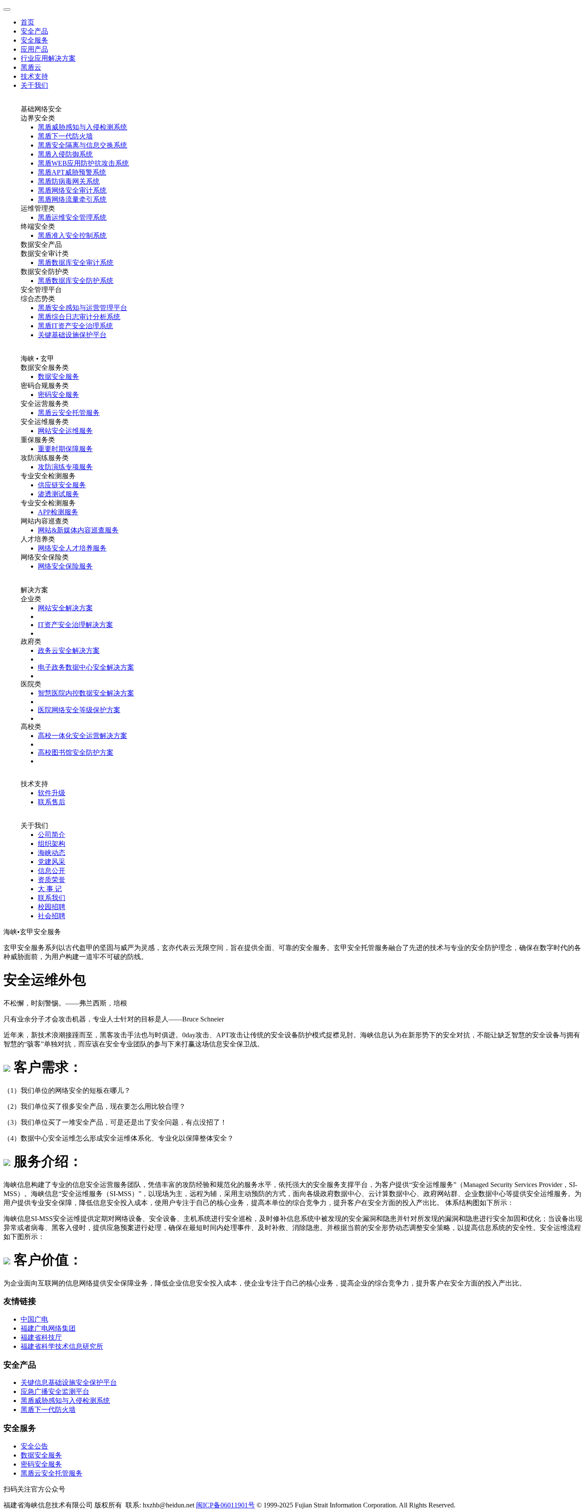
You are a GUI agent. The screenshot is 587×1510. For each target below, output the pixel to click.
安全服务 (34, 40)
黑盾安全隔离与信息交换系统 (82, 145)
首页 (27, 22)
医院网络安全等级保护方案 (79, 709)
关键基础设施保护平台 (72, 334)
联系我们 (51, 897)
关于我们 (34, 85)
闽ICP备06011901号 (225, 1505)
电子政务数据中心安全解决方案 (86, 667)
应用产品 (34, 49)
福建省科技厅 (41, 1337)
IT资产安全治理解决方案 (75, 624)
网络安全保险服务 (65, 566)
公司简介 (51, 834)
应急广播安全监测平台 (55, 1391)
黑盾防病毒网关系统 (69, 181)
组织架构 (51, 843)
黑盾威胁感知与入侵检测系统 (82, 127)
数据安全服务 (58, 376)
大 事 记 (50, 888)
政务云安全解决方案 (69, 650)
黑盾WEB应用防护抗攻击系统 (83, 163)
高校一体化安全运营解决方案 (82, 735)
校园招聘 (51, 906)
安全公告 (34, 1446)
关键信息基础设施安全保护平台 (69, 1382)
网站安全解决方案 (65, 608)
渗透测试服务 (58, 494)
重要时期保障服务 (65, 448)
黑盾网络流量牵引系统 (72, 199)
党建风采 (51, 861)
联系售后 (51, 802)
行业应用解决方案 (48, 58)
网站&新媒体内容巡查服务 (78, 530)
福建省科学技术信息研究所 (62, 1346)
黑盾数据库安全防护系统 (75, 280)
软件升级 (51, 793)
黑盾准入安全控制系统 (72, 235)
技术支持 (34, 76)
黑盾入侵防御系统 (65, 154)
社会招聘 (51, 916)
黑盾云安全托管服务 (69, 412)
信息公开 (51, 870)
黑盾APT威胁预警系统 (72, 172)
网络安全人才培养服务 (72, 548)
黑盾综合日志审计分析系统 (79, 316)
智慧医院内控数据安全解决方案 (86, 693)
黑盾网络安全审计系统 (72, 190)
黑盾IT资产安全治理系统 (75, 325)
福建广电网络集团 (48, 1328)
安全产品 (34, 31)
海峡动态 (51, 852)
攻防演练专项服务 (65, 467)
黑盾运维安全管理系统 (72, 217)
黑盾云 (31, 67)
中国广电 (34, 1319)
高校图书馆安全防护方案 (75, 752)
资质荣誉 (51, 879)
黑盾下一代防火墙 (65, 136)
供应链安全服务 (62, 485)
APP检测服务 (58, 512)
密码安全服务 (58, 394)
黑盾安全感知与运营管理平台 (82, 307)
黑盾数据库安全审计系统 (75, 262)
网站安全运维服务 (65, 430)
